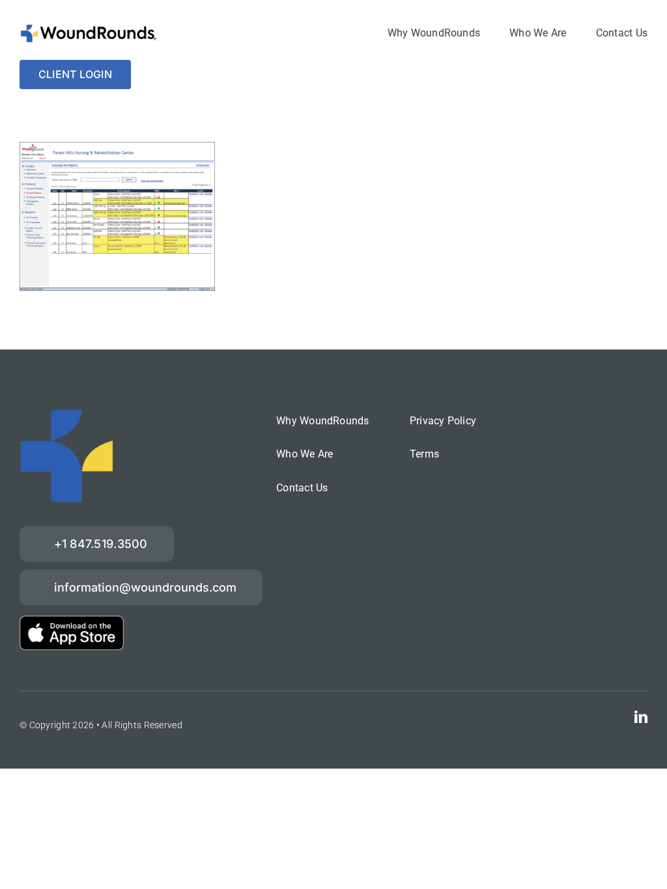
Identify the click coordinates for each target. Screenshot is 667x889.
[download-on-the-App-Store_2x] (72, 621)
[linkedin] (640, 717)
